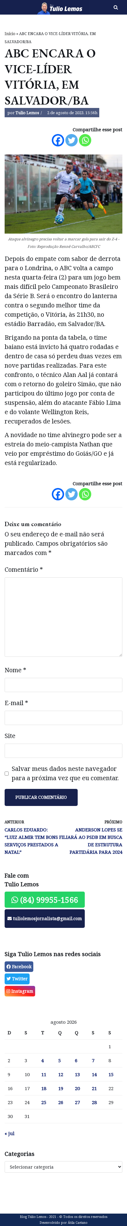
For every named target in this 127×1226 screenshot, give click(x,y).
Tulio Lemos (27, 112)
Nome (15, 670)
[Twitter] (71, 140)
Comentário (24, 569)
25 (43, 1102)
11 (43, 1074)
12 (60, 1074)
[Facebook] (58, 140)
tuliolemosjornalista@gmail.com (47, 918)
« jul (9, 1133)
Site (10, 736)
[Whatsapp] (85, 140)
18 (43, 1088)
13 (77, 1074)
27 (77, 1102)
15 (111, 1074)
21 (94, 1088)
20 (77, 1088)
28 (94, 1102)
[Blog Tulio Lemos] (42, 7)
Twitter (19, 979)
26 (60, 1102)
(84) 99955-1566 (48, 899)
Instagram (21, 991)
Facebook (21, 966)
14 (94, 1074)
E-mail (16, 703)
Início (10, 33)
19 (60, 1088)
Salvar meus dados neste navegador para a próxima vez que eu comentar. (65, 773)
